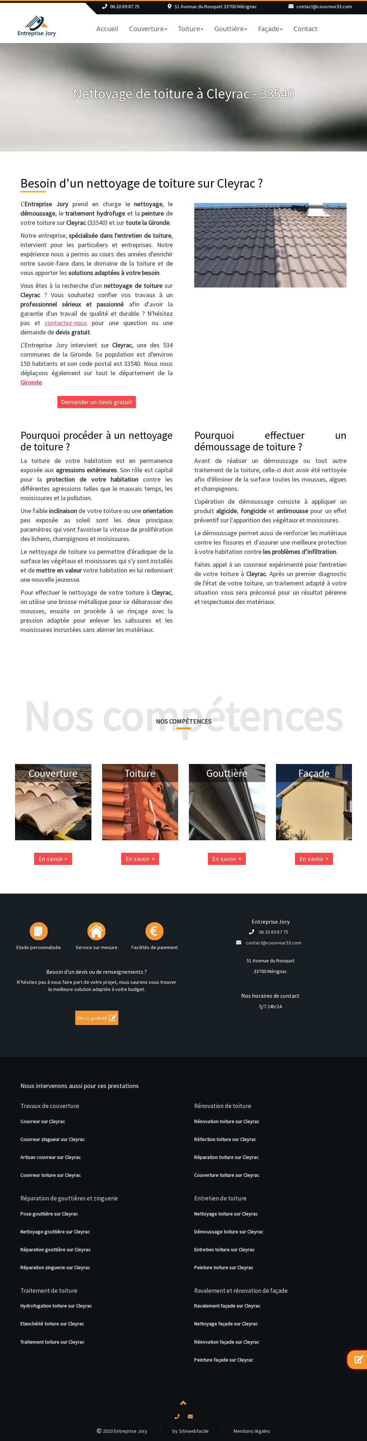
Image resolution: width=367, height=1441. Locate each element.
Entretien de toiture (220, 1198)
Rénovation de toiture (222, 1106)
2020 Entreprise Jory (124, 1431)
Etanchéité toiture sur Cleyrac (52, 1323)
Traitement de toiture (48, 1291)
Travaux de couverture (49, 1106)
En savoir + (53, 859)
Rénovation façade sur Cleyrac (226, 1342)
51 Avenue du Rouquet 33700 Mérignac (216, 6)
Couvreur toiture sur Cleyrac (50, 1175)
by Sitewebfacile (190, 1431)
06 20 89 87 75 (124, 6)
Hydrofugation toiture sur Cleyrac (56, 1305)
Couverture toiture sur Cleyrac (226, 1175)
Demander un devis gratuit (96, 402)
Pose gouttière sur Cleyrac (49, 1213)
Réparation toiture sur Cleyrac (226, 1157)
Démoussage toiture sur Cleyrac (228, 1231)
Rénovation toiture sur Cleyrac (226, 1121)
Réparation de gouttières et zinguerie (69, 1198)
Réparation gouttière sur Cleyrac (55, 1249)
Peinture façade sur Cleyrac (223, 1360)
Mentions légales (252, 1431)
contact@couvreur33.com (324, 6)
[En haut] (183, 1404)
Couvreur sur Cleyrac (42, 1121)
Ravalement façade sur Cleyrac (227, 1305)
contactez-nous (66, 323)
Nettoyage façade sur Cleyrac (226, 1323)
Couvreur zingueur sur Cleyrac (52, 1139)
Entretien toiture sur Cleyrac (224, 1249)
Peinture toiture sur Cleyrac (223, 1267)
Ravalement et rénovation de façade (241, 1291)
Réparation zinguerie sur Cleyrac (55, 1267)
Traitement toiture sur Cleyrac (52, 1342)
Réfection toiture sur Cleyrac (225, 1139)
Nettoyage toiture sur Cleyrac (226, 1213)
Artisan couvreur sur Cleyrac (50, 1157)
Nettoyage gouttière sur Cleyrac (55, 1231)
